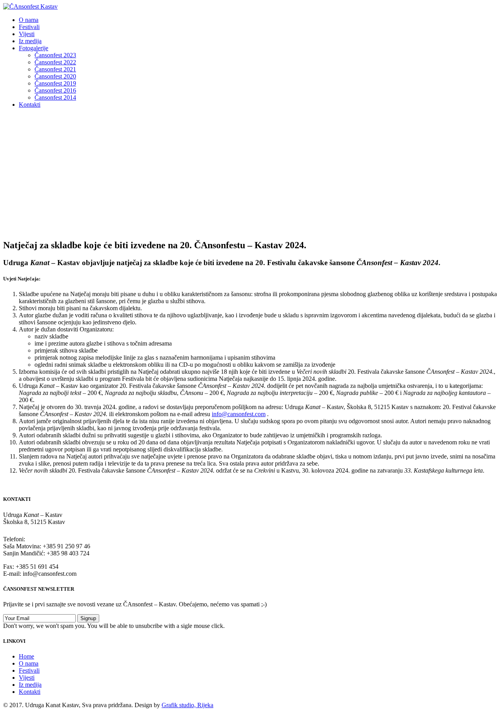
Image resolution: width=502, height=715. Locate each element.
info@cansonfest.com (239, 414)
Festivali (29, 27)
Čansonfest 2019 (55, 83)
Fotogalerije (33, 48)
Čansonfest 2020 (55, 76)
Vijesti (27, 34)
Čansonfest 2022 (55, 62)
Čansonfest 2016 (55, 90)
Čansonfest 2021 (55, 69)
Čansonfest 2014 (55, 97)
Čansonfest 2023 (55, 55)
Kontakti (29, 104)
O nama (28, 19)
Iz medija (30, 41)
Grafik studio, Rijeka (187, 705)
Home (26, 656)
